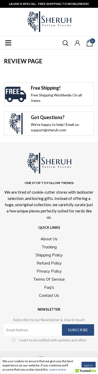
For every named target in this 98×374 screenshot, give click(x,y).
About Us (49, 238)
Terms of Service (49, 279)
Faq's (49, 287)
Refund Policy (49, 263)
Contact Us (49, 295)
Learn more (57, 369)
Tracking (49, 246)
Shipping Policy (49, 255)
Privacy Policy (49, 271)
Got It (88, 365)
